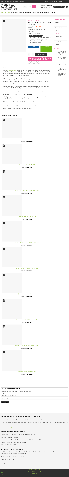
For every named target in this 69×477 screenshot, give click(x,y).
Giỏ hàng (60, 1)
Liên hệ (51, 1)
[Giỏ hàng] (67, 7)
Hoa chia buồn (5, 12)
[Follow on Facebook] (63, 1)
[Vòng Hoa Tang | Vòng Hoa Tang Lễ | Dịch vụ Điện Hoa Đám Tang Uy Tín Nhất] (11, 6)
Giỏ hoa (52, 12)
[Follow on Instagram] (64, 1)
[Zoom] (3, 49)
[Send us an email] (67, 1)
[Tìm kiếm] (34, 6)
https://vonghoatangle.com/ (9, 427)
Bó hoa (46, 12)
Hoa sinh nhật (27, 12)
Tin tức (55, 1)
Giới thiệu (46, 1)
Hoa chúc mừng (38, 12)
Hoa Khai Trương (16, 12)
